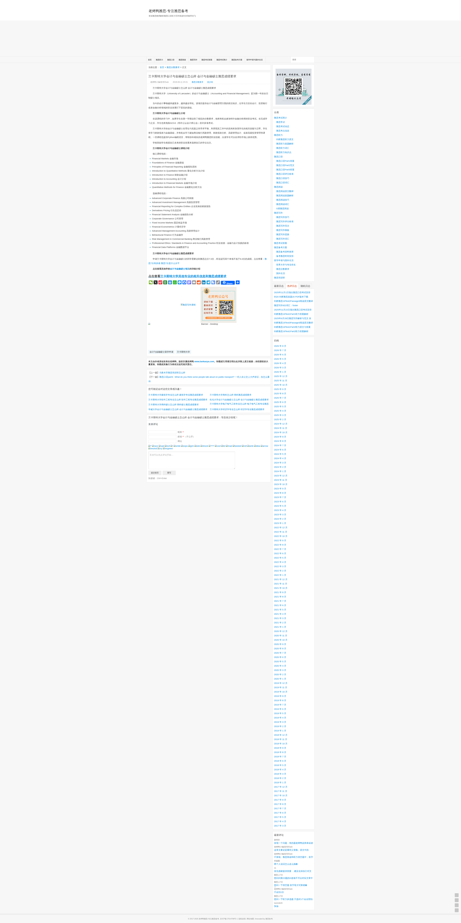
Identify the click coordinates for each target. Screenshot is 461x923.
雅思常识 (280, 122)
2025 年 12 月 (280, 376)
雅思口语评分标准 (285, 174)
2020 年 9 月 (280, 644)
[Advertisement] (230, 38)
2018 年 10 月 (280, 743)
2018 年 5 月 (280, 765)
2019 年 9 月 (280, 696)
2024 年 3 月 (280, 463)
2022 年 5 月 (280, 558)
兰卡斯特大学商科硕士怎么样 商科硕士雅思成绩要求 (173, 404)
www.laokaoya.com (204, 361)
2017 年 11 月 (280, 791)
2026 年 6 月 (280, 354)
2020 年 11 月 (280, 635)
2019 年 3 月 (280, 722)
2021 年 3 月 (280, 618)
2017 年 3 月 (280, 826)
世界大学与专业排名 (286, 265)
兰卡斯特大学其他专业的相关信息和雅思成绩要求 (193, 276)
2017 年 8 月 (280, 804)
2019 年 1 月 (280, 730)
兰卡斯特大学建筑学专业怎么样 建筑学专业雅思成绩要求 (175, 395)
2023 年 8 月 (280, 493)
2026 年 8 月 (280, 346)
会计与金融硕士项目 (179, 269)
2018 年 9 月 (280, 748)
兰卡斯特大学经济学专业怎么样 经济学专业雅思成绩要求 (237, 409)
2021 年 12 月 (280, 579)
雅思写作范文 (282, 226)
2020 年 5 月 (280, 661)
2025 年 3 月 (280, 415)
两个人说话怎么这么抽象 (286, 864)
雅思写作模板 (282, 230)
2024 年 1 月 (280, 471)
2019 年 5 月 (280, 713)
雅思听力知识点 (283, 152)
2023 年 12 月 (280, 475)
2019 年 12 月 (280, 683)
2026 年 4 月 (280, 363)
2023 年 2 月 (280, 519)
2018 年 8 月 (280, 752)
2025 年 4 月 (280, 411)
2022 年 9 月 (280, 540)
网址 (180, 441)
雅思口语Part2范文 (285, 165)
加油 (276, 906)
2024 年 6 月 (280, 450)
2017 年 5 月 (280, 817)
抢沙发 (210, 82)
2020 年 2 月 (280, 674)
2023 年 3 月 (280, 514)
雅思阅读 (182, 60)
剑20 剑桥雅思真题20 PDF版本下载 (291, 297)
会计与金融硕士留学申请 (161, 352)
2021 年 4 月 (280, 614)
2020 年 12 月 (280, 631)
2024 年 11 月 (280, 428)
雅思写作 (193, 60)
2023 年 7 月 (280, 497)
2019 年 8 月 (280, 700)
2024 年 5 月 (280, 454)
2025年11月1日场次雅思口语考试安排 (292, 292)
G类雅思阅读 (282, 208)
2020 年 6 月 (280, 657)
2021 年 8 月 (280, 596)
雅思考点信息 (282, 131)
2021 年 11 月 (280, 584)
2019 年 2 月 (280, 726)
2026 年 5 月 (280, 359)
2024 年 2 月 (280, 467)
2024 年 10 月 (280, 432)
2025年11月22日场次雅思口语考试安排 (293, 310)
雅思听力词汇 (282, 148)
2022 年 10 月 (280, 536)
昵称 (181, 432)
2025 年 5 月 (280, 406)
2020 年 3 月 (280, 670)
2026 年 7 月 (280, 350)
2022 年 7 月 (280, 549)
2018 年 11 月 (280, 739)
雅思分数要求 (173, 67)
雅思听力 (159, 60)
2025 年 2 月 (280, 419)
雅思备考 (269, 919)
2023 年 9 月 (280, 488)
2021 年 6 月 (280, 605)
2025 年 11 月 (280, 380)
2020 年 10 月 (280, 640)
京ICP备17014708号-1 (229, 919)
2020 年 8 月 (280, 648)
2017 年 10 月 (280, 795)
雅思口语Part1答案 (285, 161)
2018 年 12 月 (280, 735)
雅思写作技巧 (282, 217)
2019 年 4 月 (280, 718)
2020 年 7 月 (280, 653)
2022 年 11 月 (280, 532)
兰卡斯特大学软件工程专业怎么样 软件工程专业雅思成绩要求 (177, 399)
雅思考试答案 (206, 60)
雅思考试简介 (221, 60)
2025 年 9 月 (280, 389)
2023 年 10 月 (280, 484)
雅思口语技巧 (282, 178)
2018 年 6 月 (280, 761)
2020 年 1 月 (280, 679)
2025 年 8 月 (280, 393)
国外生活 (280, 273)
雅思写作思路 (282, 234)
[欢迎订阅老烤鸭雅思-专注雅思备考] (313, 3)
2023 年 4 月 (280, 510)
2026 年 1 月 (280, 372)
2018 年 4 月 (280, 769)
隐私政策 (242, 919)
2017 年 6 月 (280, 813)
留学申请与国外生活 (254, 60)
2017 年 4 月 (280, 821)
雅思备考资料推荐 (285, 252)
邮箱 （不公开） (186, 436)
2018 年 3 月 (280, 774)
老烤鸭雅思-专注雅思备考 (168, 11)
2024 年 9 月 (280, 437)
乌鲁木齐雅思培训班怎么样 (172, 372)
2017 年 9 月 (280, 800)
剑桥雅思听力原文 (285, 139)
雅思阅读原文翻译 (285, 191)
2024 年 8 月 (280, 441)
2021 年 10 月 (280, 588)
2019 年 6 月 (280, 709)
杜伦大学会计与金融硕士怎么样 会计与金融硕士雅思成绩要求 (239, 399)
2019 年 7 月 (280, 705)
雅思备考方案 (236, 60)
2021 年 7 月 (280, 601)
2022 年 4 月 (280, 562)
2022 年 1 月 (280, 575)
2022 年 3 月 (280, 566)
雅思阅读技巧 (282, 200)
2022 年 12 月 (280, 527)
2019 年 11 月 (280, 687)
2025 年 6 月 (280, 402)
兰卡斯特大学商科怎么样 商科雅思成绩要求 (230, 395)
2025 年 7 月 (280, 398)
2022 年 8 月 (280, 545)
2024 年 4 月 (280, 458)
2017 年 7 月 (280, 808)
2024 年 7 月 (280, 445)
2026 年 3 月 (280, 367)
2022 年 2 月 (280, 571)
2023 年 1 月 (280, 523)
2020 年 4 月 (280, 666)
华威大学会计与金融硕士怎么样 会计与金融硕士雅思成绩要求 (177, 409)
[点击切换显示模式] (457, 895)
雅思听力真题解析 (285, 144)
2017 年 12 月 (280, 787)
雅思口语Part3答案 (285, 169)
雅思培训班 (279, 277)
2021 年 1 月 (280, 627)
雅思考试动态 (282, 126)
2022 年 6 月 (280, 553)
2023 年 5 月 (280, 506)
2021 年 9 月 (280, 592)
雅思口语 (170, 60)
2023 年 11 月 (280, 480)
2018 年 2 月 (280, 778)
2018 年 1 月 (280, 782)
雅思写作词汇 (282, 239)
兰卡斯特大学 (183, 352)
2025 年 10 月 (280, 385)
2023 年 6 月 (280, 501)
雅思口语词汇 (282, 182)
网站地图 (250, 919)
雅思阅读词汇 (282, 204)
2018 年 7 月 (280, 756)
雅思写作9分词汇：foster (286, 305)
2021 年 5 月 (280, 609)
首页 (150, 60)
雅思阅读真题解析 (285, 195)
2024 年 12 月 (280, 424)
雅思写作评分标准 (285, 221)
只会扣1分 (279, 892)
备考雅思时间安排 (285, 256)
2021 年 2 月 (280, 622)
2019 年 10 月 (280, 692)
